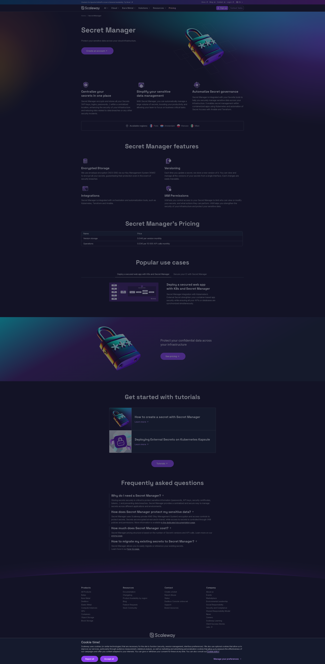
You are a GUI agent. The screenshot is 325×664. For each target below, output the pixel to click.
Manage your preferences (226, 659)
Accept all (109, 659)
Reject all (89, 659)
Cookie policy (213, 651)
